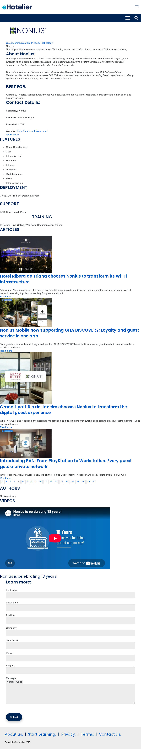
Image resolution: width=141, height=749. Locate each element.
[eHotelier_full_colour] (17, 6)
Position (10, 615)
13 (56, 481)
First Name (12, 590)
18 (83, 481)
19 (88, 481)
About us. (14, 734)
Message (11, 678)
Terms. (87, 734)
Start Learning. (41, 734)
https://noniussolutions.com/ (32, 131)
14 (62, 481)
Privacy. (68, 734)
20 (94, 481)
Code (19, 681)
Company (11, 627)
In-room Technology (42, 42)
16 (72, 481)
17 (78, 481)
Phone (9, 653)
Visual (10, 681)
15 (67, 481)
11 (46, 481)
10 (40, 481)
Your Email (12, 640)
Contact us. (110, 734)
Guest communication (18, 42)
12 (51, 481)
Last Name (12, 602)
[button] (136, 7)
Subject (10, 665)
